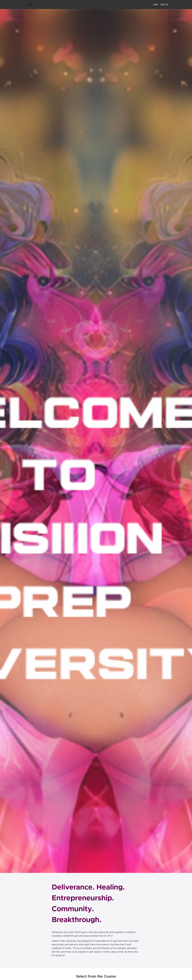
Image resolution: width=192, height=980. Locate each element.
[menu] (159, 4)
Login (155, 4)
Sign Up (164, 4)
